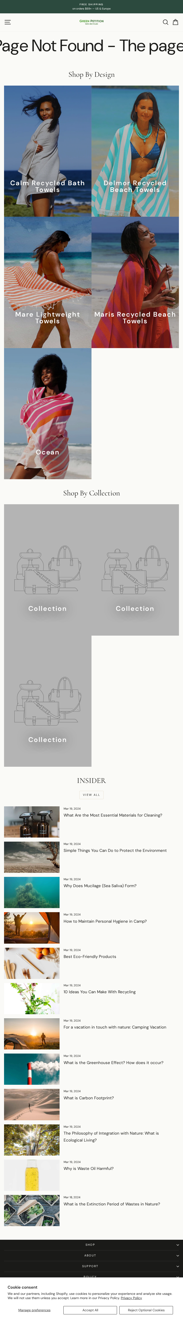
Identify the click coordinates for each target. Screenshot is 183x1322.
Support (90, 1266)
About (90, 1255)
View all (91, 795)
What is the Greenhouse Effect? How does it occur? (113, 1062)
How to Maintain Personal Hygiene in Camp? (105, 921)
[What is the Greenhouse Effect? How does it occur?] (32, 1069)
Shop (90, 1245)
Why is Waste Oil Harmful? (89, 1168)
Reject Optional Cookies (146, 1310)
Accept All (90, 1310)
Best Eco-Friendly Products (90, 956)
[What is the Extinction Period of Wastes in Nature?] (32, 1210)
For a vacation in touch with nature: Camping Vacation (115, 1027)
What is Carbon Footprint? (89, 1098)
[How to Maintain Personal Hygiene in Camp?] (32, 927)
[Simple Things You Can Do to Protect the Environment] (32, 857)
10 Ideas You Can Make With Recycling (100, 991)
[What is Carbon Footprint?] (32, 1104)
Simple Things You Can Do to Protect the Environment (115, 850)
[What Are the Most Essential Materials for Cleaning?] (32, 822)
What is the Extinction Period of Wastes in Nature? (112, 1204)
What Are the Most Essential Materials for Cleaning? (113, 815)
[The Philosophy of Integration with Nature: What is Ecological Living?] (32, 1140)
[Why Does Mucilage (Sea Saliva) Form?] (32, 892)
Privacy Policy (131, 1298)
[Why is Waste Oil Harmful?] (32, 1175)
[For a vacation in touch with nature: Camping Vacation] (32, 1033)
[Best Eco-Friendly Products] (32, 963)
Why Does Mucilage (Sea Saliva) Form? (100, 885)
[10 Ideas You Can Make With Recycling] (32, 998)
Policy (90, 1277)
